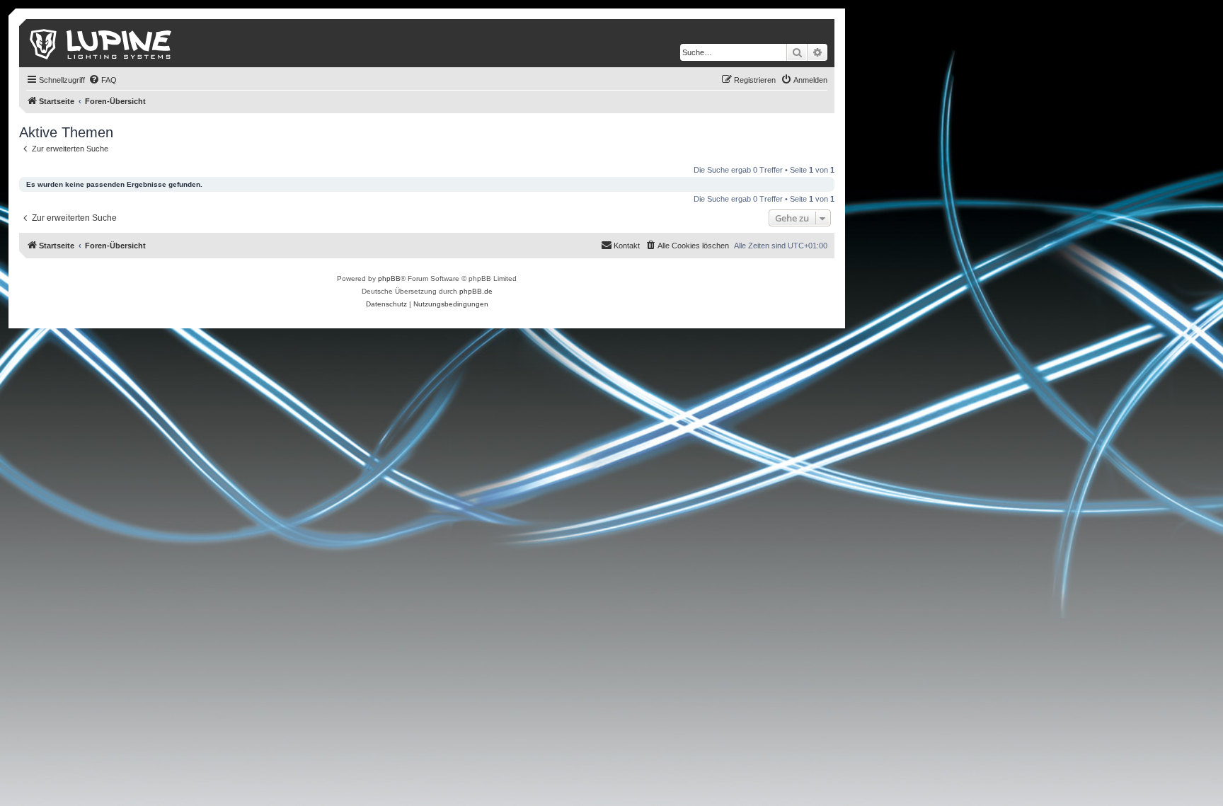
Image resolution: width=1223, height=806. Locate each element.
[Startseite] (101, 43)
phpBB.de (476, 291)
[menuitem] (102, 79)
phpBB (389, 278)
